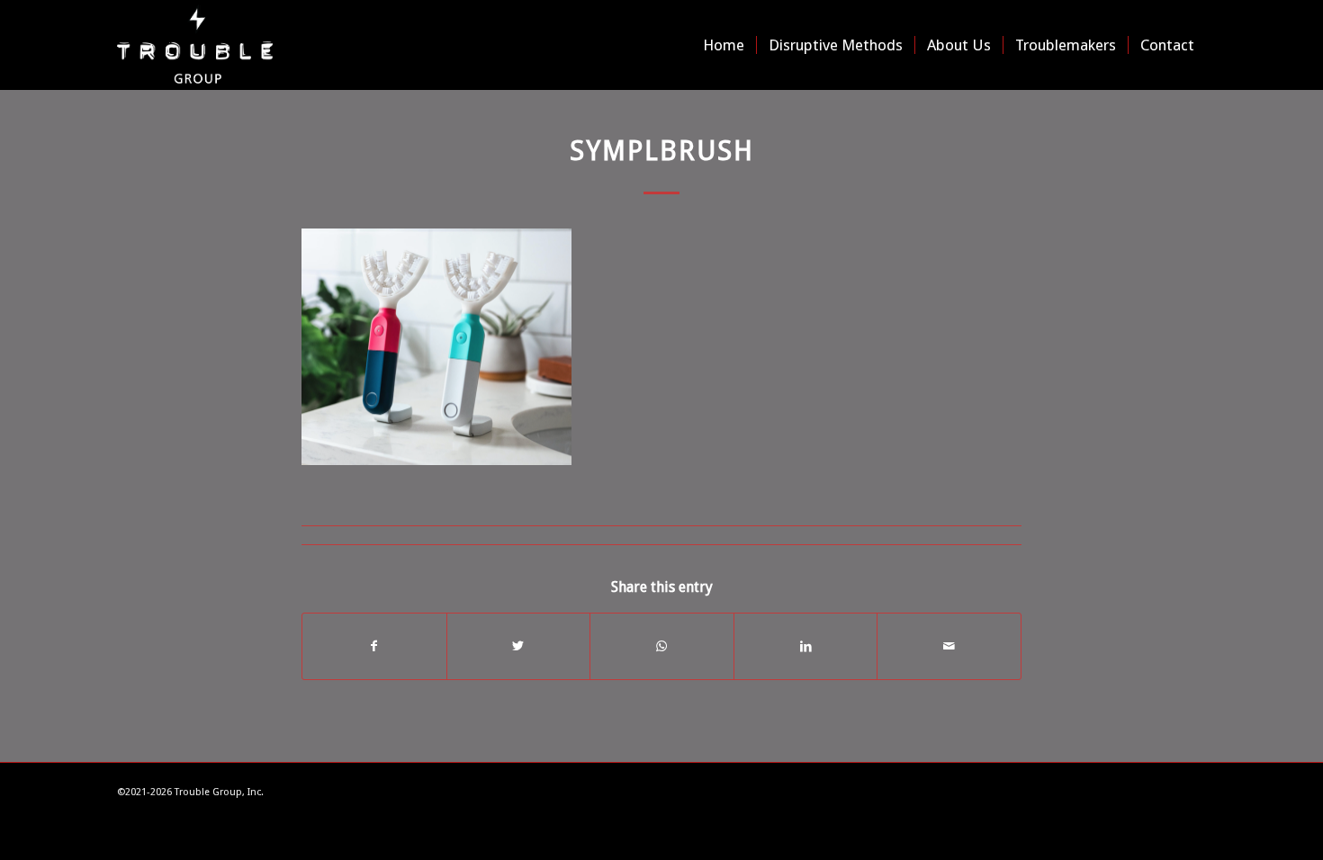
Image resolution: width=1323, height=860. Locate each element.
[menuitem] (723, 45)
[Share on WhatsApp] (662, 646)
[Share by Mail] (949, 646)
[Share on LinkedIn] (806, 646)
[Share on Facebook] (374, 646)
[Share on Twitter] (518, 646)
